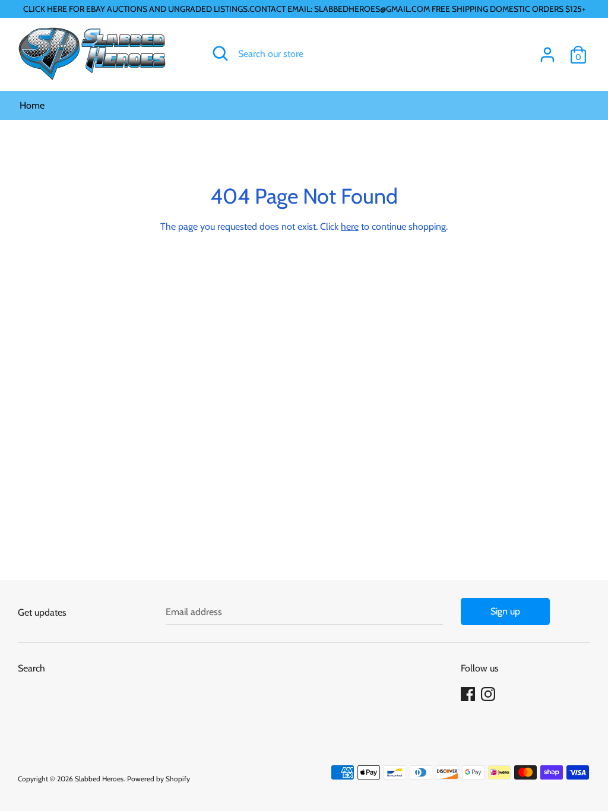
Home (32, 105)
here (350, 226)
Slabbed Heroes (99, 778)
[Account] (547, 50)
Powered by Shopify (158, 778)
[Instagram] (489, 694)
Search (31, 668)
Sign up (505, 611)
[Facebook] (469, 694)
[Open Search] (220, 53)
